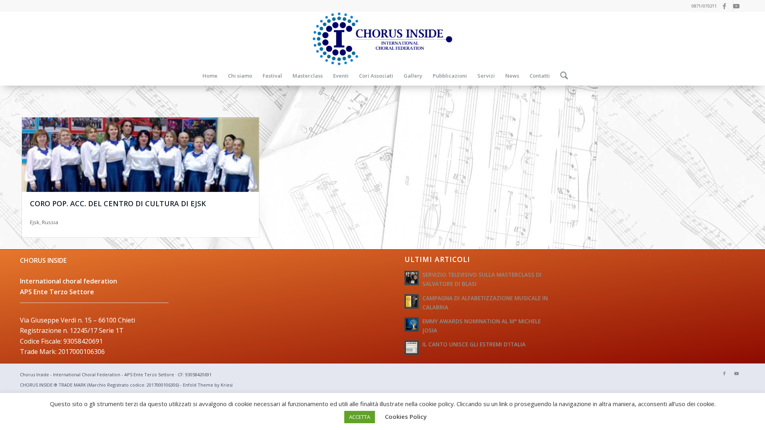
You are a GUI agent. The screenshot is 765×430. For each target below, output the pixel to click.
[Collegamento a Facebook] (727, 6)
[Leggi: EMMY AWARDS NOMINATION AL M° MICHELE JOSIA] (411, 324)
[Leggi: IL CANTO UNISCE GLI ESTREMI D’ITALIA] (411, 347)
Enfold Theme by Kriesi (208, 385)
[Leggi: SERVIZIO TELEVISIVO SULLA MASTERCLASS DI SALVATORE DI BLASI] (411, 278)
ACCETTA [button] (359, 416)
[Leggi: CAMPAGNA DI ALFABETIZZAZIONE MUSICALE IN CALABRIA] (411, 301)
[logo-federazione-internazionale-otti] (382, 39)
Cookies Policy (406, 416)
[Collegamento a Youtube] (739, 6)
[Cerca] (561, 76)
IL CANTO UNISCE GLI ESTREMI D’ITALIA (474, 344)
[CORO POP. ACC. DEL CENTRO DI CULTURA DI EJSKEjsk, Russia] (140, 154)
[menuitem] (210, 76)
